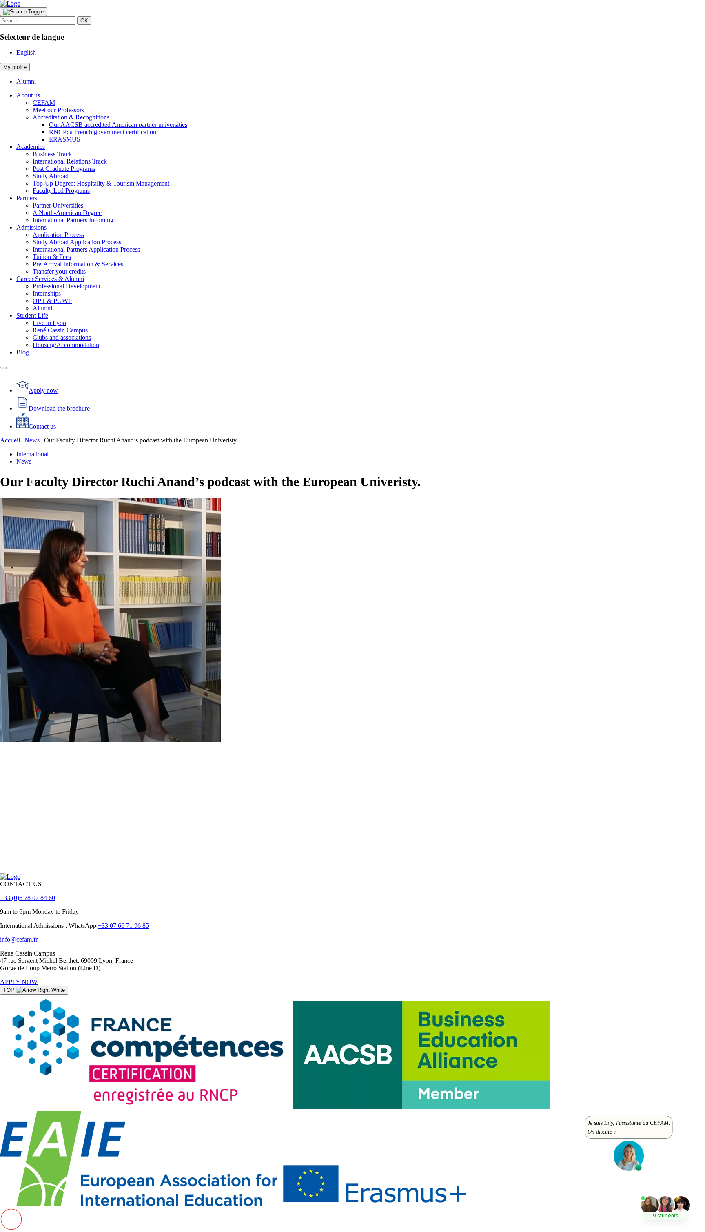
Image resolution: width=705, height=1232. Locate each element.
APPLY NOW (19, 981)
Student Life (32, 315)
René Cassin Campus (60, 330)
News (32, 440)
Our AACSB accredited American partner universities (118, 124)
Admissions (31, 227)
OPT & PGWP (52, 300)
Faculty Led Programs (61, 190)
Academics (30, 146)
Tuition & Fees (52, 256)
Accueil (10, 440)
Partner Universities (58, 205)
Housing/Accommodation (66, 344)
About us (28, 95)
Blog (22, 352)
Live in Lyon (49, 322)
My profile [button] (15, 67)
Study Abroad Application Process (77, 242)
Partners (26, 198)
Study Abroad (51, 176)
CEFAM (44, 102)
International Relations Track (70, 161)
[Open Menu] (3, 368)
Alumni (26, 81)
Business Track (52, 153)
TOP (9, 990)
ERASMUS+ (66, 139)
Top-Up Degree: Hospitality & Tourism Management (101, 183)
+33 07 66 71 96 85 (123, 925)
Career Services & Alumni (50, 278)
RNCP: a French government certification (102, 131)
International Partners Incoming (73, 220)
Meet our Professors (58, 109)
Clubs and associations (62, 337)
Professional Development (66, 286)
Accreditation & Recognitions (71, 117)
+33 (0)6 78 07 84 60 (27, 897)
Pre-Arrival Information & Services (78, 264)
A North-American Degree (67, 212)
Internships (47, 293)
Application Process (58, 234)
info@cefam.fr (19, 939)
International (32, 454)
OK (84, 21)
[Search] (23, 11)
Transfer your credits (59, 271)
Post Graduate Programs (64, 168)
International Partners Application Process (86, 249)
